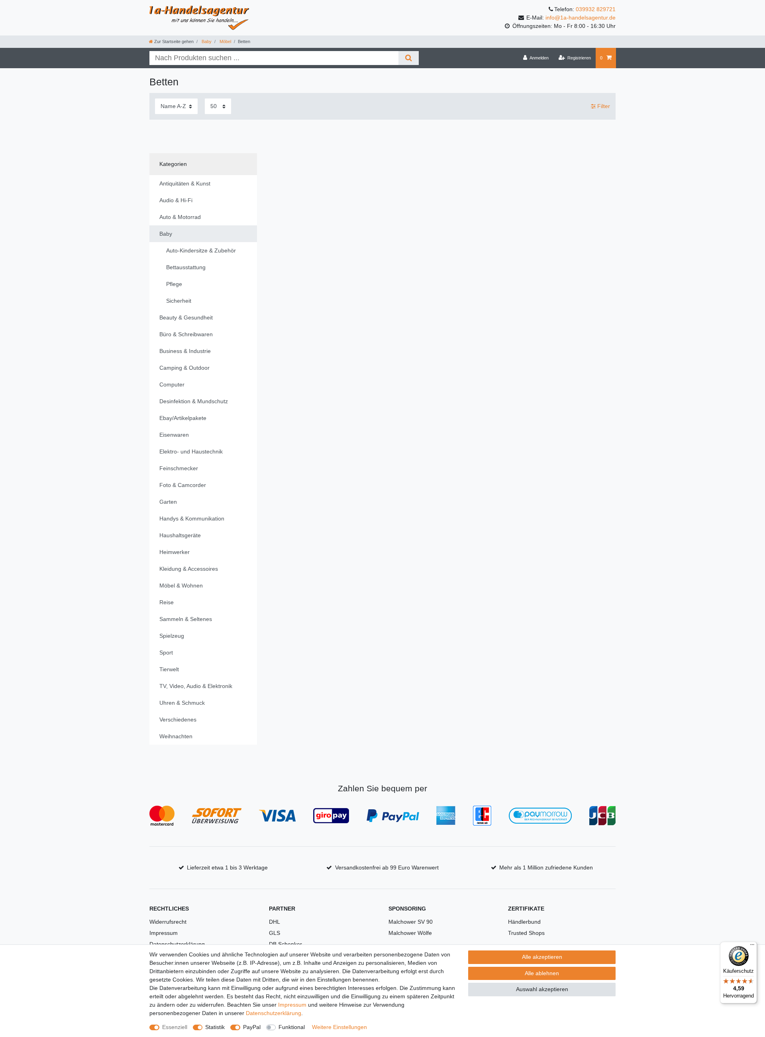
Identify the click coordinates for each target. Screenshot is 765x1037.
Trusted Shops (526, 933)
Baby (206, 41)
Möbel (224, 41)
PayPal (252, 1027)
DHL (274, 922)
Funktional (292, 1027)
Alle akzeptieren (542, 957)
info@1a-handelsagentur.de (580, 17)
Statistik (215, 1027)
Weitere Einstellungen (339, 1027)
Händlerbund (524, 922)
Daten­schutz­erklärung (273, 1013)
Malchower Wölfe (410, 933)
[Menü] (752, 946)
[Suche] (408, 58)
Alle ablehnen (542, 973)
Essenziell (174, 1027)
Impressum (163, 933)
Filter (603, 106)
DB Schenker (285, 944)
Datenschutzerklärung (177, 944)
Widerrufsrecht (167, 922)
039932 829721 (596, 9)
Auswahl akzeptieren (542, 989)
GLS (274, 933)
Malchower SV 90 (410, 922)
